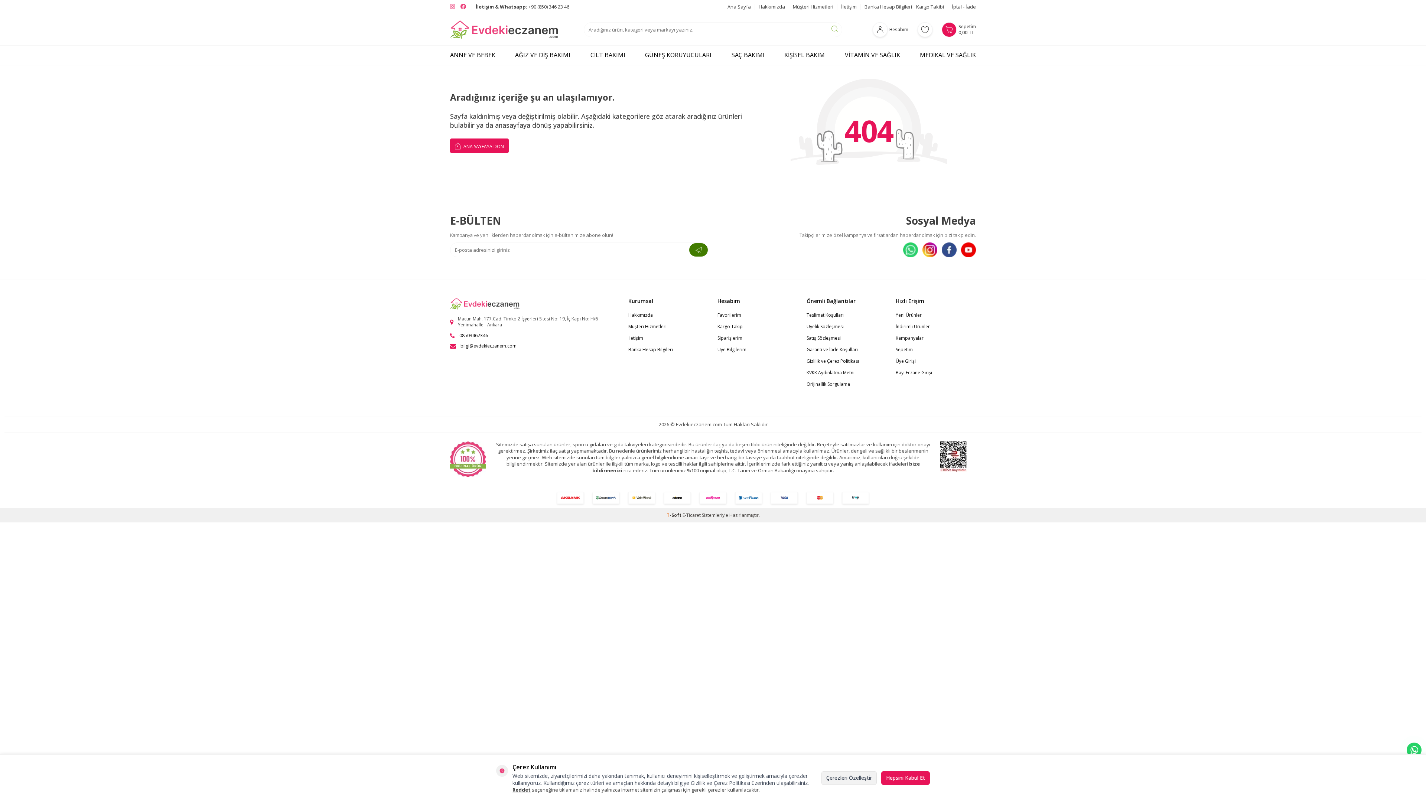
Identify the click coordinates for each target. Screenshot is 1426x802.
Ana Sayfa (739, 6)
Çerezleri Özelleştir (849, 777)
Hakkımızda (772, 6)
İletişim (849, 6)
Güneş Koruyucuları (678, 55)
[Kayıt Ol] (698, 250)
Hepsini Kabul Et (905, 777)
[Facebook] (949, 249)
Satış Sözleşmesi (824, 338)
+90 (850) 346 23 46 (522, 6)
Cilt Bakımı (607, 55)
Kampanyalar (910, 338)
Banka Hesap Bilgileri (888, 6)
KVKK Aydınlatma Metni (830, 372)
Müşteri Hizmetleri (813, 6)
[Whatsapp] (910, 249)
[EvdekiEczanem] (504, 30)
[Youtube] (968, 249)
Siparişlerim (729, 338)
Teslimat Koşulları (825, 315)
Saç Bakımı (748, 55)
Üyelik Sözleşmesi (825, 326)
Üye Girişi (906, 361)
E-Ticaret (692, 515)
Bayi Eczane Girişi (914, 372)
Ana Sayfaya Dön (483, 146)
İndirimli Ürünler (913, 326)
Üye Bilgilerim (731, 349)
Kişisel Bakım (804, 55)
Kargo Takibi (930, 6)
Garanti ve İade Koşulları (832, 349)
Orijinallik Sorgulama (828, 384)
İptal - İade (964, 6)
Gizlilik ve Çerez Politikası (833, 361)
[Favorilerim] (925, 29)
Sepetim (904, 349)
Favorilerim (729, 315)
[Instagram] (929, 249)
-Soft (675, 515)
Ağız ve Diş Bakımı (542, 55)
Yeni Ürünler (909, 315)
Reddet (521, 789)
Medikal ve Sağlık (948, 55)
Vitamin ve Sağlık (872, 55)
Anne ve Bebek (472, 55)
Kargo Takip (730, 326)
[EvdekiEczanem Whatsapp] (1414, 750)
